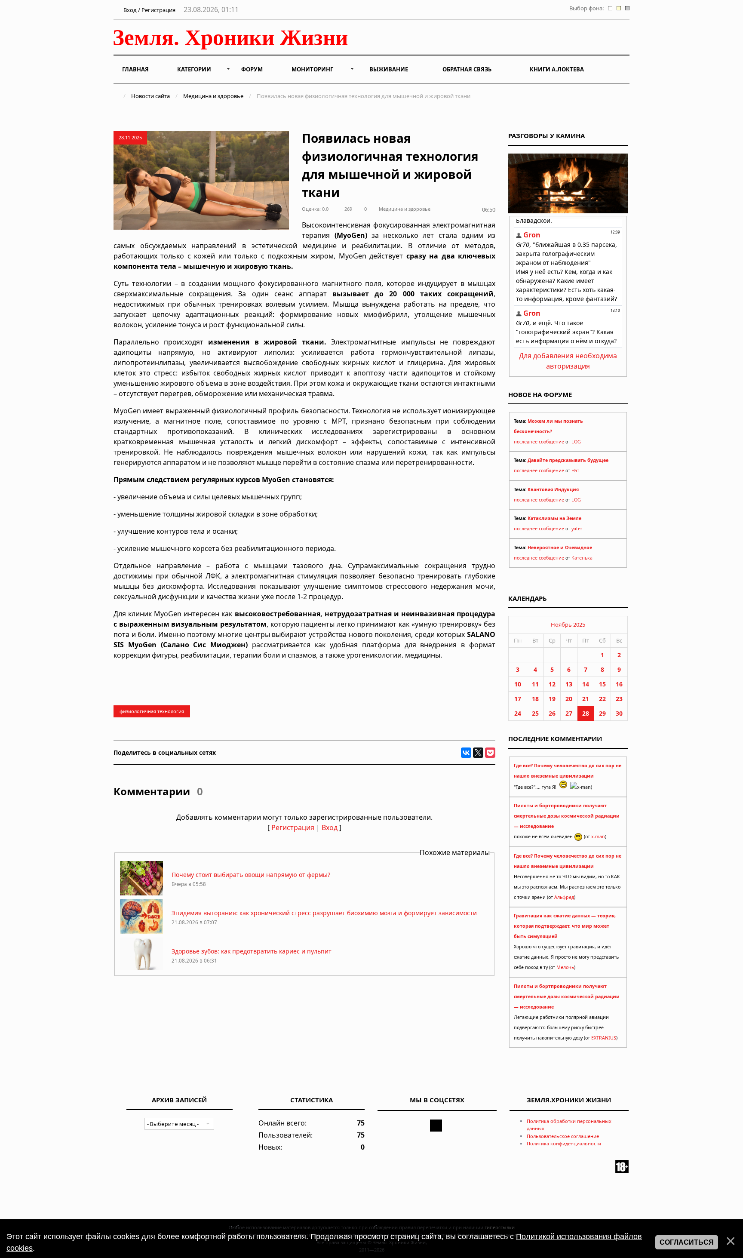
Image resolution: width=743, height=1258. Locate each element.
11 (535, 684)
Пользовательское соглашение (563, 1136)
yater (576, 529)
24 (517, 713)
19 (552, 699)
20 (568, 699)
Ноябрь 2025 (568, 624)
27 (568, 713)
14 (585, 684)
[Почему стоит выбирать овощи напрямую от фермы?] (141, 893)
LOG (576, 442)
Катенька (582, 558)
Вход (330, 827)
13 (568, 684)
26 (552, 713)
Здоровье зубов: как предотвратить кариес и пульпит (252, 951)
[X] (478, 752)
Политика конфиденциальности (564, 1143)
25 (535, 713)
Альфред (564, 897)
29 (602, 713)
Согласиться (687, 1242)
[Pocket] (490, 752)
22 (602, 699)
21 (585, 699)
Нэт (575, 471)
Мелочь (565, 967)
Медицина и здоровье (213, 96)
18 (535, 699)
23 (619, 699)
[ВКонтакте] (466, 752)
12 (552, 684)
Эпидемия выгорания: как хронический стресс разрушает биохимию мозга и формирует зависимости (324, 913)
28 (585, 713)
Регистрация (292, 827)
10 (517, 684)
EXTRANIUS (603, 1038)
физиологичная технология (152, 711)
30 (619, 713)
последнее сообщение (539, 442)
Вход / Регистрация (148, 10)
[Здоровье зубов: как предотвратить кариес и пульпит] (141, 970)
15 (602, 684)
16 (619, 684)
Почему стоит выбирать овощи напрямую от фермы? (251, 874)
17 (517, 699)
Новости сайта (150, 96)
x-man (598, 837)
